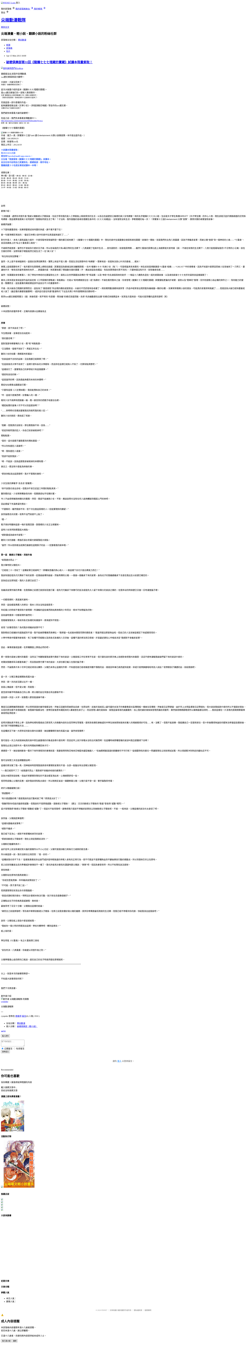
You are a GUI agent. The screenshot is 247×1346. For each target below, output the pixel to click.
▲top (3, 1031)
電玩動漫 (22, 40)
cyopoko (4, 1001)
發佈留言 (5, 1052)
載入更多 (5, 1036)
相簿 (8, 45)
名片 (8, 51)
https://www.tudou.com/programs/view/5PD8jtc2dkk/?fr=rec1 (22, 121)
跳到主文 (5, 27)
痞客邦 (18, 1016)
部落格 (9, 48)
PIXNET (104, 1310)
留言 (24, 1016)
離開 (14, 1341)
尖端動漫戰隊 (13, 20)
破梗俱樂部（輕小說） (27, 1026)
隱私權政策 (138, 1310)
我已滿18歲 (6, 1341)
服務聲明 (148, 1310)
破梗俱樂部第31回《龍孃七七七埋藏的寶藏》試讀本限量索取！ (49, 62)
